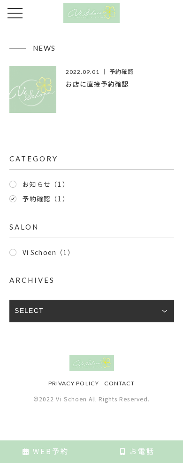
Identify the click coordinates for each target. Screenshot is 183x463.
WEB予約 (49, 451)
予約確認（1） (46, 198)
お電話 (141, 451)
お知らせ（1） (46, 184)
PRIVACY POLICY (73, 383)
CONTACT (119, 383)
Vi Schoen (49, 252)
